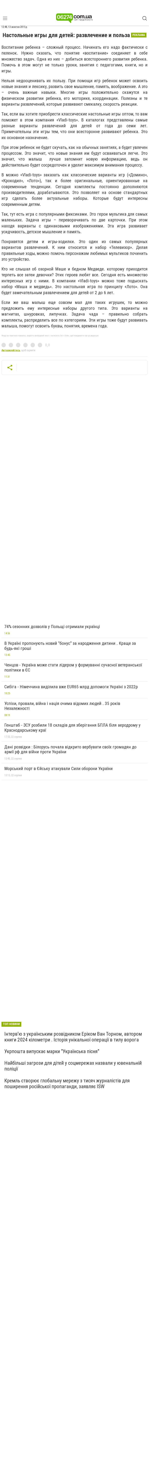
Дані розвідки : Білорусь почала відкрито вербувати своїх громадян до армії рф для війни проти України (70, 749)
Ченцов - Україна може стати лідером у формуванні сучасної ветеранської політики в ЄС (73, 667)
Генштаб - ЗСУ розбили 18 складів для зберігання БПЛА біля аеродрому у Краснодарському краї (72, 728)
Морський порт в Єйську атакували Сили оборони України (58, 768)
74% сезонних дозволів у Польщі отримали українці (52, 626)
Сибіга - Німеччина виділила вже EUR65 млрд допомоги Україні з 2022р (71, 686)
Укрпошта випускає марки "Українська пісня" (51, 1051)
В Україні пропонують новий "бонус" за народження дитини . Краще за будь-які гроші (70, 646)
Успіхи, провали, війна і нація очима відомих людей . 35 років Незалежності (62, 706)
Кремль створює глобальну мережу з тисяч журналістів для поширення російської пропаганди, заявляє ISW (67, 1083)
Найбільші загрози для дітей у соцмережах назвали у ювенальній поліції (73, 1066)
